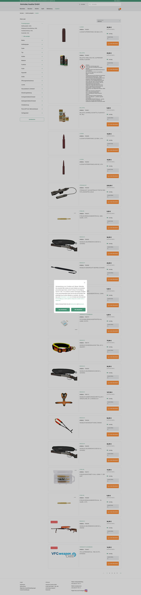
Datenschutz (74, 304)
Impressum (81, 304)
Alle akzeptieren (78, 309)
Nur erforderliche (63, 309)
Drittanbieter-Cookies (65, 297)
